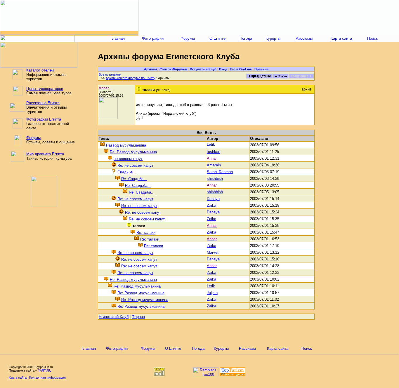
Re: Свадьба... (134, 179)
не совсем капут (128, 158)
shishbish (215, 178)
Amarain (214, 165)
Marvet (212, 252)
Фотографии (153, 38)
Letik (211, 144)
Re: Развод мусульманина (133, 152)
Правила (261, 69)
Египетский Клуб (114, 316)
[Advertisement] (268, 17)
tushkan (213, 151)
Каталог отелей (40, 70)
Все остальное (110, 74)
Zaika (211, 205)
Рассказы (304, 38)
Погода (246, 38)
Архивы (150, 69)
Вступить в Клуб (203, 69)
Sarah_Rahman (220, 172)
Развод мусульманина (126, 145)
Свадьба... (126, 172)
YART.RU (44, 370)
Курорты (273, 38)
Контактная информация (47, 377)
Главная (117, 38)
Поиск (372, 38)
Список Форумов (173, 69)
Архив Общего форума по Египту (130, 78)
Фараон (138, 316)
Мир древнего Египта (45, 154)
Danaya (213, 198)
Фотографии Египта (43, 119)
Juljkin (212, 292)
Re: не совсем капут (135, 165)
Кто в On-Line (241, 69)
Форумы (188, 38)
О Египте (217, 38)
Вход (223, 69)
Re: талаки (145, 232)
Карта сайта (341, 38)
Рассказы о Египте (43, 103)
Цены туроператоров (44, 88)
